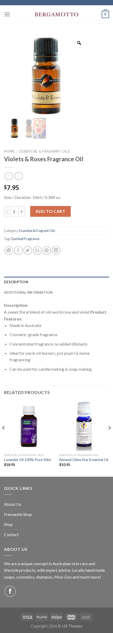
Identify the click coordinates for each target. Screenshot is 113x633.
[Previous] (3, 438)
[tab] (56, 282)
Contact (11, 534)
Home (9, 151)
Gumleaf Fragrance (25, 239)
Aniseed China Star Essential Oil (83, 460)
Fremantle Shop (18, 514)
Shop (8, 524)
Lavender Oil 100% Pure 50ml (27, 460)
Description (16, 282)
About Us (12, 504)
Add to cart (50, 211)
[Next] (109, 438)
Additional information (28, 292)
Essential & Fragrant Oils (44, 151)
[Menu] (7, 14)
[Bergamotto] (56, 14)
